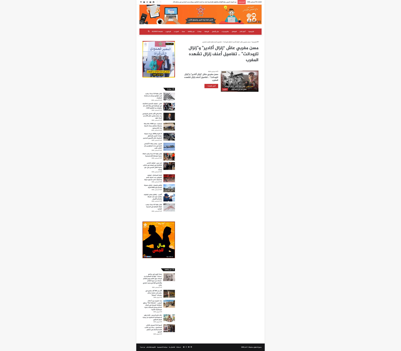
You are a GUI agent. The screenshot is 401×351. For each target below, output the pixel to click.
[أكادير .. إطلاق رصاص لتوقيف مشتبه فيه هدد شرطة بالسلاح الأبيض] (169, 197)
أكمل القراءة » (211, 86)
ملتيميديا (226, 31)
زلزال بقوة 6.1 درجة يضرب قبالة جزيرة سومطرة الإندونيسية (152, 155)
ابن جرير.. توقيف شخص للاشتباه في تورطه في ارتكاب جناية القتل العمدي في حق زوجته (152, 166)
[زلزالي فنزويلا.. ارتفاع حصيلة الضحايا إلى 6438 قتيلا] (169, 188)
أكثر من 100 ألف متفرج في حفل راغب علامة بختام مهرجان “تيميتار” (153, 293)
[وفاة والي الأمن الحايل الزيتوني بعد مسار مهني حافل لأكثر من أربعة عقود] (169, 117)
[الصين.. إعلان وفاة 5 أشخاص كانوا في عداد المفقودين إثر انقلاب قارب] (169, 147)
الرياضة (206, 31)
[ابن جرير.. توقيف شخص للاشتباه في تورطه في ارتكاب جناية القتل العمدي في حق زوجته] (169, 166)
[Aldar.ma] (200, 14)
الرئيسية (251, 31)
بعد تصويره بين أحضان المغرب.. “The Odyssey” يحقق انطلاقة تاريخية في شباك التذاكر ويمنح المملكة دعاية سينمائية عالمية (152, 305)
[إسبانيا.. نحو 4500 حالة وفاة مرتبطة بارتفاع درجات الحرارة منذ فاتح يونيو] (169, 127)
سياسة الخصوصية (162, 347)
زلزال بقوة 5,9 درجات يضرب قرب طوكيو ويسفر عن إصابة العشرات (153, 95)
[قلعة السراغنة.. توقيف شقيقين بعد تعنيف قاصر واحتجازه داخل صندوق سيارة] (169, 178)
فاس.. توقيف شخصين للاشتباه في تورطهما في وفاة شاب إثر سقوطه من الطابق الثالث (152, 105)
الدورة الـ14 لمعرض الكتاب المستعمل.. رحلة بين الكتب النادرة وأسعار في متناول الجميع (153, 328)
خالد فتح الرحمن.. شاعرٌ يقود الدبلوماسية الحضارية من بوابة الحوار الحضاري (152, 317)
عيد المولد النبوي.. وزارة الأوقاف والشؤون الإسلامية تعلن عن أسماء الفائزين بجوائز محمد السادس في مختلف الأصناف (203, 2)
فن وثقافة (191, 31)
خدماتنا (178, 347)
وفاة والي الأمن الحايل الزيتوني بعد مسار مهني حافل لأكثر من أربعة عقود (152, 116)
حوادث (199, 31)
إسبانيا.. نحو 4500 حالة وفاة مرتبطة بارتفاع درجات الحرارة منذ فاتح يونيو (153, 126)
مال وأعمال (215, 31)
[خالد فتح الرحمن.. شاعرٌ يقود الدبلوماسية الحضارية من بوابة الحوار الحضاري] (169, 318)
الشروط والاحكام (151, 347)
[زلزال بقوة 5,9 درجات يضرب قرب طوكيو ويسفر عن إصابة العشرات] (169, 97)
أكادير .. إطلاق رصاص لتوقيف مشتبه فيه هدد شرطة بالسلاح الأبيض (153, 196)
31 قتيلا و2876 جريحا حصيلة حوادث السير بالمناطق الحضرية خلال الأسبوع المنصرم (152, 136)
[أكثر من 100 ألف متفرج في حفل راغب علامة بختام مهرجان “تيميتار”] (169, 294)
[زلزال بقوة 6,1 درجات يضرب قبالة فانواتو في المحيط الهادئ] (169, 207)
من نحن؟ (142, 347)
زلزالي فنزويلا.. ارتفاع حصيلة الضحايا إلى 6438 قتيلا (153, 186)
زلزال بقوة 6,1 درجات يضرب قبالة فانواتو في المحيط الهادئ (154, 206)
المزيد (177, 31)
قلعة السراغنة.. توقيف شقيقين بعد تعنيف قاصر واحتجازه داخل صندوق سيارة (153, 177)
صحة (183, 31)
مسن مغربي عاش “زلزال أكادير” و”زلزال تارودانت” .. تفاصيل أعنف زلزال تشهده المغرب (201, 77)
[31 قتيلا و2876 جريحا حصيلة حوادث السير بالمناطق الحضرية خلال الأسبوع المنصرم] (169, 137)
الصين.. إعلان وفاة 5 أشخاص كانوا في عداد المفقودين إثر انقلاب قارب (153, 146)
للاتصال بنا (172, 347)
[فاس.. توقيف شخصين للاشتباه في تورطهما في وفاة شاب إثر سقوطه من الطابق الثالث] (169, 107)
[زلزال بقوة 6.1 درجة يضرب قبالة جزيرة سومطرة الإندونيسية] (169, 157)
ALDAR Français (157, 31)
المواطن (234, 31)
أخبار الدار (243, 31)
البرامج (169, 31)
